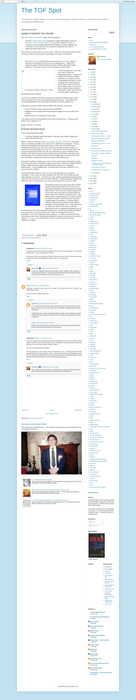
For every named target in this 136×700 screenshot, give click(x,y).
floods (91, 271)
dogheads (93, 245)
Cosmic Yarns (94, 645)
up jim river (93, 463)
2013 (91, 102)
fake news (93, 258)
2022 (91, 79)
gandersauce (93, 284)
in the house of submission (97, 314)
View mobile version (51, 413)
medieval (92, 344)
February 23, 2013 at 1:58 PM (49, 268)
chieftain (92, 230)
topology (92, 457)
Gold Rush (94, 158)
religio (91, 396)
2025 (91, 72)
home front (93, 301)
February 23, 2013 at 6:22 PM (40, 285)
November (95, 106)
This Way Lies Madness (98, 141)
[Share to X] (42, 235)
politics (92, 377)
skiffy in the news (95, 420)
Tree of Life (108, 604)
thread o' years (94, 452)
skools (92, 422)
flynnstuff (92, 275)
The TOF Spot (41, 10)
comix (91, 234)
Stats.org (107, 571)
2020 (91, 84)
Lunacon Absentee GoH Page (98, 49)
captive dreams (94, 223)
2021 (91, 82)
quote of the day (94, 390)
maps (91, 340)
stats (91, 429)
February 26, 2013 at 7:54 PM (44, 323)
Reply (28, 261)
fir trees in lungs (94, 264)
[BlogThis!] (40, 235)
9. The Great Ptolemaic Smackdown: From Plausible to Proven (49, 500)
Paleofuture (108, 567)
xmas (91, 485)
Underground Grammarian (109, 601)
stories (92, 431)
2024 (91, 74)
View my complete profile (104, 59)
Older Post (78, 410)
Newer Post (25, 410)
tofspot (92, 455)
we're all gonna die (95, 476)
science (92, 405)
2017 (91, 92)
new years (93, 357)
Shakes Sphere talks (39, 41)
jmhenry (28, 285)
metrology (93, 346)
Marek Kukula (66, 61)
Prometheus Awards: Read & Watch (34, 424)
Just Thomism (94, 621)
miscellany (93, 349)
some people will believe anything (99, 426)
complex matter (34, 218)
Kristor (33, 323)
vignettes (92, 470)
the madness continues (96, 437)
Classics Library (109, 589)
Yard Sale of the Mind (96, 626)
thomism (92, 448)
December (95, 104)
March (94, 126)
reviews (92, 398)
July (93, 116)
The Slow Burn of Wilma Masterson (101, 151)
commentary (93, 236)
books (91, 217)
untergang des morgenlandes (98, 461)
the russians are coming (97, 442)
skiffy (91, 418)
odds (91, 362)
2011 (91, 178)
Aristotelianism (94, 206)
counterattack (94, 238)
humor (92, 305)
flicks (91, 269)
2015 (91, 97)
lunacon (92, 338)
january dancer (94, 323)
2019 (91, 87)
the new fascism (94, 439)
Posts (92, 522)
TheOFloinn (34, 268)
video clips (93, 467)
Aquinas (92, 202)
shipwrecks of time (95, 414)
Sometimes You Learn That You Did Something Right (101, 164)
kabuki (92, 329)
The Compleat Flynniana (97, 47)
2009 (91, 183)
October (94, 109)
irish (91, 316)
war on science (94, 472)
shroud (92, 416)
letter (91, 334)
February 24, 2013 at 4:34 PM (49, 367)
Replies (30, 264)
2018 (91, 89)
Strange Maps (109, 579)
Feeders (92, 262)
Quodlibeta (93, 649)
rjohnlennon (35, 303)
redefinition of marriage (96, 394)
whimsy (92, 478)
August (94, 114)
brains (91, 219)
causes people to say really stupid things (57, 142)
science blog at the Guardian (33, 37)
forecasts (92, 277)
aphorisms (93, 200)
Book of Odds (109, 569)
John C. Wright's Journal (97, 612)
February (94, 129)
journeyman (93, 327)
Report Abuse (93, 492)
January (94, 173)
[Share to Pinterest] (46, 235)
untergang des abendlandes (98, 459)
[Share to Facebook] (44, 235)
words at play (93, 481)
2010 (91, 181)
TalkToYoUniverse (95, 658)
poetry (91, 375)
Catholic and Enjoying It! (97, 635)
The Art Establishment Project (99, 663)
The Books (93, 44)
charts (91, 228)
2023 (91, 77)
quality (92, 385)
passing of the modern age (97, 368)
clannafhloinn (94, 232)
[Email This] (38, 235)
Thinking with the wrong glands (100, 169)
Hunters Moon (94, 308)
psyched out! (93, 381)
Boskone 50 (94, 146)
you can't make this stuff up (97, 487)
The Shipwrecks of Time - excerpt (100, 143)
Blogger (76, 686)
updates (92, 465)
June (93, 119)
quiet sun (92, 388)
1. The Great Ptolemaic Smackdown (42, 479)
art (90, 208)
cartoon (92, 226)
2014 (91, 99)
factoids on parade (95, 256)
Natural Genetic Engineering (99, 131)
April (93, 124)
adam (91, 191)
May (93, 121)
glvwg (91, 290)
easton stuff (93, 247)
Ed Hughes (35, 61)
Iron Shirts (93, 318)
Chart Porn (108, 573)
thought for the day (95, 450)
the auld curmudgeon (96, 435)
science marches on (35, 237)
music (91, 355)
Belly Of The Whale (95, 215)
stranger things (94, 433)
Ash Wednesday (96, 148)
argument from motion (96, 204)
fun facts (92, 282)
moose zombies (94, 353)
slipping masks (94, 424)
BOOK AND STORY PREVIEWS (99, 42)
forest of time (93, 279)
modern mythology (95, 351)
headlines (93, 293)
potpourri (92, 379)
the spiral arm (94, 444)
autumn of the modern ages (98, 213)
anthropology (93, 197)
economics (93, 249)
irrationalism (93, 321)
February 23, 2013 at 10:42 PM (48, 303)
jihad (91, 325)
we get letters (93, 474)
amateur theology (95, 193)
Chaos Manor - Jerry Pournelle (99, 640)
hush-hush (93, 310)
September (95, 111)
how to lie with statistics (96, 303)
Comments (94, 525)
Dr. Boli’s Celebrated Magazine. (99, 617)
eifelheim (92, 251)
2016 (91, 94)
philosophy (93, 370)
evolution (92, 254)
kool (91, 331)
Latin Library (108, 591)
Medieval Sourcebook (108, 593)
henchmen (93, 295)
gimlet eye (93, 286)
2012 (91, 176)
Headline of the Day (97, 160)
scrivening (93, 411)
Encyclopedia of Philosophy (109, 585)
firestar (92, 267)
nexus (91, 359)
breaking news (94, 221)
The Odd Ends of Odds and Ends (100, 153)
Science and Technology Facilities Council (41, 43)
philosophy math (94, 372)
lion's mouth (93, 336)
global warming (94, 288)
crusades (92, 241)
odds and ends (94, 364)
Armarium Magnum (96, 668)
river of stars (93, 400)
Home (52, 410)
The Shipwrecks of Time (98, 167)
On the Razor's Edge (97, 133)
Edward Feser (94, 631)
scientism (92, 409)
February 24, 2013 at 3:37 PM (42, 338)
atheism (92, 210)
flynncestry (93, 273)
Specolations (94, 654)
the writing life (94, 446)
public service (94, 383)
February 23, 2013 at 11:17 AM (43, 248)
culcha (92, 243)
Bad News (94, 156)
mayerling (93, 342)
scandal (92, 403)
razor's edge (93, 392)
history (28, 237)
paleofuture (93, 366)
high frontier (93, 297)
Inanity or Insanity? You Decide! (100, 138)
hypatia (92, 312)
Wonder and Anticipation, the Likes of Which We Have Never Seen (51, 490)
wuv (91, 483)
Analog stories (94, 195)
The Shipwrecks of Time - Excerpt (101, 136)
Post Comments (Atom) (35, 418)
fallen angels (93, 260)
